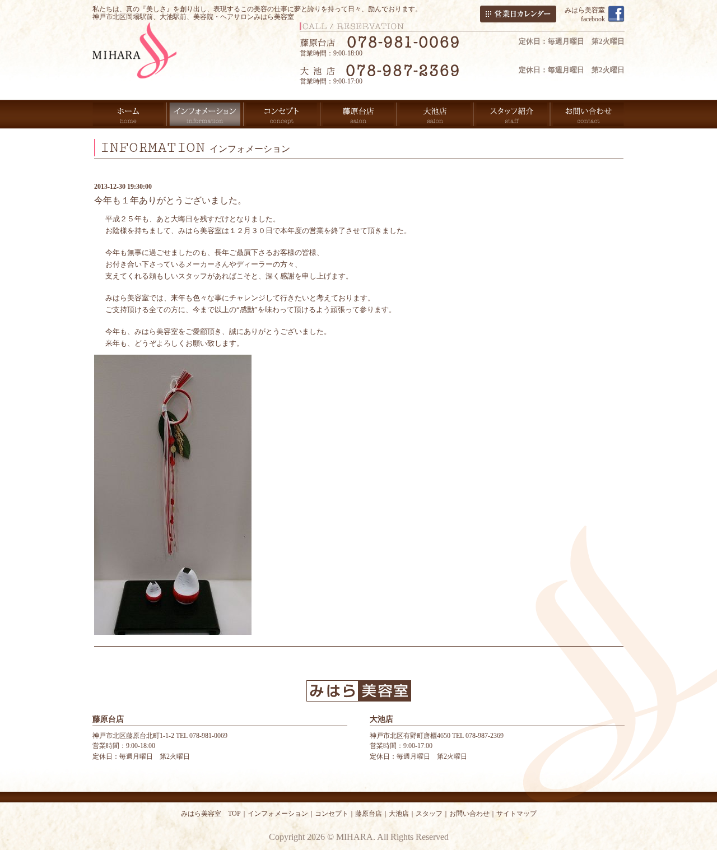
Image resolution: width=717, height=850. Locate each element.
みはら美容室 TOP (211, 813)
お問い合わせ (469, 813)
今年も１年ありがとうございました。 (170, 200)
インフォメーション (278, 813)
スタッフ (429, 813)
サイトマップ (516, 813)
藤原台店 (368, 813)
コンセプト (331, 813)
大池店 (399, 813)
